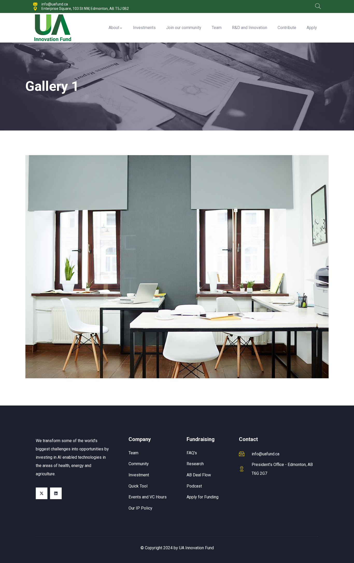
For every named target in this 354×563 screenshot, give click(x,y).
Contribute (287, 27)
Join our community (183, 27)
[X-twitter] (41, 493)
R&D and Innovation (249, 27)
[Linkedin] (56, 493)
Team (217, 27)
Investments (144, 27)
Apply (312, 27)
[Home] (52, 28)
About (114, 27)
